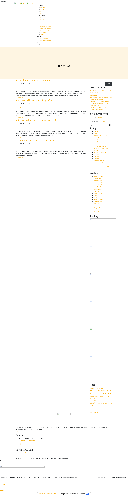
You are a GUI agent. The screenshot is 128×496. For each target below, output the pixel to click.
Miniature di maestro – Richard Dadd (36, 120)
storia (91, 412)
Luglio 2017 (97, 203)
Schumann (98, 410)
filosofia (92, 396)
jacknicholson (103, 400)
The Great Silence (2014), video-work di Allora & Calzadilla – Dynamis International (100, 93)
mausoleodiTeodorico (102, 403)
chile (100, 390)
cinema (103, 390)
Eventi (96, 140)
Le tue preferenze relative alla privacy (72, 494)
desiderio (100, 394)
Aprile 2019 (97, 195)
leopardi (109, 400)
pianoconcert (105, 405)
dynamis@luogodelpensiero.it (29, 440)
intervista (98, 400)
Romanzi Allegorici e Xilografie (34, 100)
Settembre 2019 (98, 187)
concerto (96, 394)
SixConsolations (104, 410)
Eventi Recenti (101, 146)
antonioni (92, 388)
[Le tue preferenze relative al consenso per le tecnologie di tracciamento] (125, 493)
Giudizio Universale (108, 398)
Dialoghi (100, 142)
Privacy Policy (25, 453)
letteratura (92, 403)
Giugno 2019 (98, 193)
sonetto (108, 410)
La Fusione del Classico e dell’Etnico (36, 140)
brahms (106, 388)
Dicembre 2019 (98, 180)
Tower (94, 412)
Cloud (92, 394)
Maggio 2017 (98, 208)
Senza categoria (99, 160)
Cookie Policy (24, 455)
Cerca (91, 79)
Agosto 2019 (98, 189)
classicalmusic (108, 390)
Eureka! (96, 137)
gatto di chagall (100, 398)
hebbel (94, 400)
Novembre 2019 (99, 183)
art (99, 388)
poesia (92, 408)
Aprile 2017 (97, 210)
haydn (91, 400)
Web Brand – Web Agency (77, 458)
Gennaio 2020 (98, 178)
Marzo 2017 (97, 212)
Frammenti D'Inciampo (100, 152)
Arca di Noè (104, 144)
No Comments (24, 88)
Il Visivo (96, 154)
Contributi (97, 133)
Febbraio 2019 (98, 199)
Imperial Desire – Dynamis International (101, 101)
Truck (98, 412)
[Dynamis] (17, 3)
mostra (108, 403)
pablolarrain (92, 405)
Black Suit (101, 117)
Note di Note (98, 156)
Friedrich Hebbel (93, 398)
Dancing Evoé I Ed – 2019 (101, 135)
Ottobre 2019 (98, 185)
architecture (96, 388)
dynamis (22, 86)
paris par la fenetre (99, 405)
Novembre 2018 (99, 201)
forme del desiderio (99, 396)
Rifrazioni (97, 158)
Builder (92, 390)
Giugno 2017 (98, 205)
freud (110, 396)
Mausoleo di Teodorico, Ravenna (34, 80)
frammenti (106, 396)
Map (96, 403)
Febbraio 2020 (98, 176)
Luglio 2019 (97, 191)
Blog (96, 131)
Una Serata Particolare (100, 169)
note (111, 403)
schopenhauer (93, 410)
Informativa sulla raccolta (47, 494)
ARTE (102, 388)
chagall (97, 390)
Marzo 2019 (97, 197)
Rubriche (100, 162)
